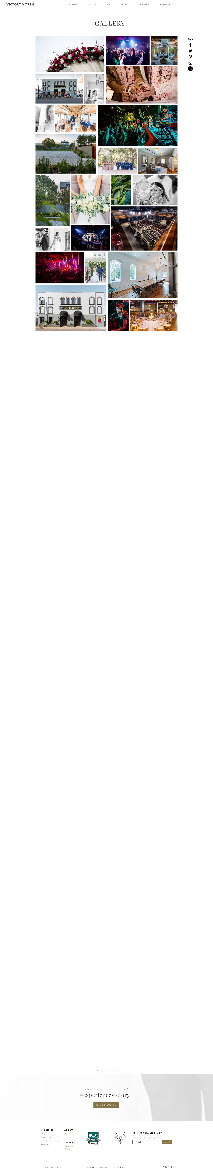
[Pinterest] (190, 56)
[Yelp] (190, 68)
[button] (106, 1105)
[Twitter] (190, 50)
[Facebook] (190, 44)
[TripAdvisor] (190, 39)
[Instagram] (190, 62)
